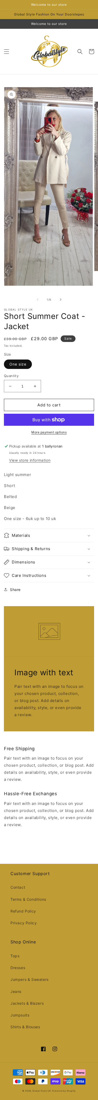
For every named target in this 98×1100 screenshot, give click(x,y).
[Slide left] (37, 299)
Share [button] (15, 589)
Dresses (17, 967)
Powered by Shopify (64, 1091)
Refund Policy (23, 911)
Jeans (15, 991)
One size (17, 364)
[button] (6, 51)
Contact (17, 887)
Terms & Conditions (28, 899)
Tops (14, 956)
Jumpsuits (19, 1015)
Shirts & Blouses (25, 1027)
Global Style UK (41, 1091)
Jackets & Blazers (27, 1003)
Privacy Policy (23, 923)
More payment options (49, 432)
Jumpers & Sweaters (29, 979)
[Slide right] (60, 299)
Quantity (11, 376)
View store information (29, 460)
